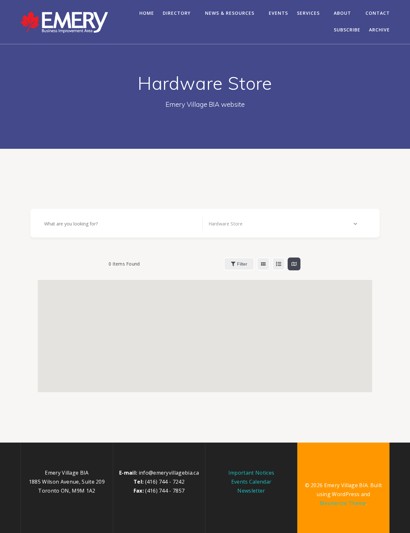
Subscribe (347, 30)
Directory (177, 13)
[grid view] (263, 264)
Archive (379, 30)
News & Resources (229, 13)
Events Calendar (251, 481)
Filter (242, 263)
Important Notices (251, 472)
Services (308, 13)
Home (146, 13)
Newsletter (251, 490)
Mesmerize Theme (343, 503)
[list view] (278, 264)
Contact (377, 13)
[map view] (294, 264)
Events (278, 13)
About (342, 13)
